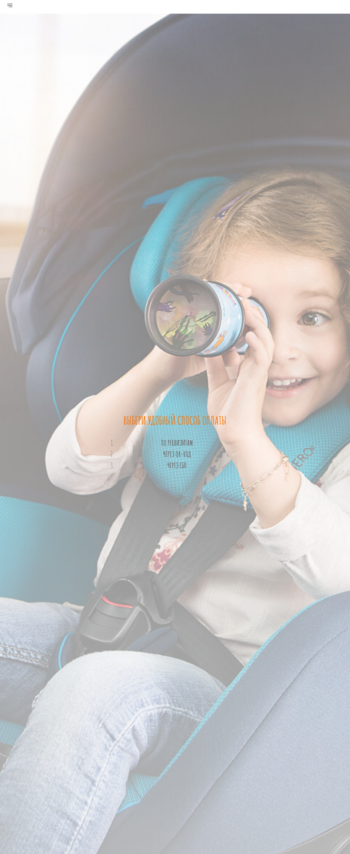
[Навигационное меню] (9, 5)
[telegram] (339, 7)
